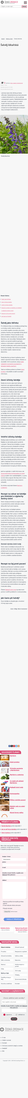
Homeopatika (14, 794)
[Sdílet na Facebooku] (9, 746)
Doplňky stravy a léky (6, 978)
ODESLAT (14, 1018)
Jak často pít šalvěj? (6, 316)
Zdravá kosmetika (6, 956)
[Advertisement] (14, 23)
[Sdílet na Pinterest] (14, 746)
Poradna (3, 951)
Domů (2, 39)
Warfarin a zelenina (17, 775)
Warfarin (13, 756)
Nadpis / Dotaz (6, 856)
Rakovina (17, 960)
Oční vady (18, 970)
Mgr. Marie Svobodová (16, 83)
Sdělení (4, 880)
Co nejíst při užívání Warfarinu (16, 782)
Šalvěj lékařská (6, 826)
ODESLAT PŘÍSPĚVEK (14, 919)
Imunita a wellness (6, 983)
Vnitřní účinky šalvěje (6, 305)
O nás (4, 1037)
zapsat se (9, 1014)
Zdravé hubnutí (19, 947)
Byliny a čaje (9, 39)
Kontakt (17, 983)
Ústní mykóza (5, 833)
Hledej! (24, 6)
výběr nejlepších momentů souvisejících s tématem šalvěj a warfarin (12, 364)
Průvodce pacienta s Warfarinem (16, 769)
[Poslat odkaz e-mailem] (16, 746)
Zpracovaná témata (20, 979)
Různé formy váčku (16, 812)
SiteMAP (4, 1048)
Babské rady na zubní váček (17, 807)
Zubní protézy (14, 762)
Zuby (2, 969)
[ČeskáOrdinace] (9, 4)
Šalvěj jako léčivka (6, 299)
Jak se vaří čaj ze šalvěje (8, 829)
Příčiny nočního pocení (18, 800)
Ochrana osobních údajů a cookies (12, 1046)
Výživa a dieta (19, 956)
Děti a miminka (5, 960)
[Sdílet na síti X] (12, 746)
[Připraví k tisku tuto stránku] (19, 746)
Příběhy (17, 975)
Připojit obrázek (7, 908)
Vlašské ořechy (5, 928)
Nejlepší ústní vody (10, 590)
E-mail (4, 867)
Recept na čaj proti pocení (8, 313)
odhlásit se (21, 1014)
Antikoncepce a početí (19, 965)
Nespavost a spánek (21, 951)
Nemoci (3, 964)
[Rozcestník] (25, 2)
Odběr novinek (6, 1040)
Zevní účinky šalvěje (6, 302)
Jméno (4, 862)
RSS (3, 1051)
